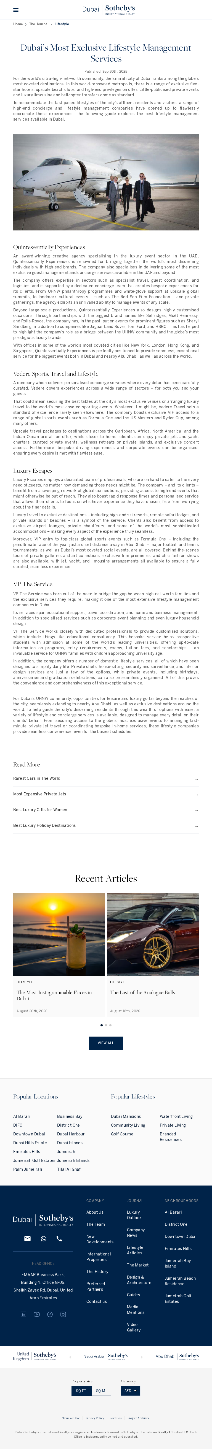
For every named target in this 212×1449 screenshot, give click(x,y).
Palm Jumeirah (27, 1169)
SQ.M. (101, 1391)
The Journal (39, 24)
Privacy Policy (95, 1418)
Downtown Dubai (29, 1134)
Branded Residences (171, 1137)
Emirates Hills (26, 1151)
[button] (16, 10)
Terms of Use (71, 1418)
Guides (133, 1295)
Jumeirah (66, 1151)
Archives (115, 1418)
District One (68, 1125)
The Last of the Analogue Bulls (142, 992)
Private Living (173, 1125)
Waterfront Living (176, 1116)
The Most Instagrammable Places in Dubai (54, 995)
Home (18, 24)
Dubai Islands (70, 1143)
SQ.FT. (81, 1391)
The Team (95, 1224)
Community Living (128, 1125)
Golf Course (122, 1134)
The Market (138, 1265)
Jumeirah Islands (73, 1160)
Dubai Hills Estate (30, 1143)
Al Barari (22, 1116)
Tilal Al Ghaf (69, 1169)
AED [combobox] (127, 1391)
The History (97, 1271)
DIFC (18, 1125)
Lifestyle (62, 24)
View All (106, 1043)
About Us (95, 1212)
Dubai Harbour (71, 1134)
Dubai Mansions (126, 1116)
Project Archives (138, 1418)
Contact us (96, 1301)
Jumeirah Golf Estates (34, 1160)
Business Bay (70, 1116)
